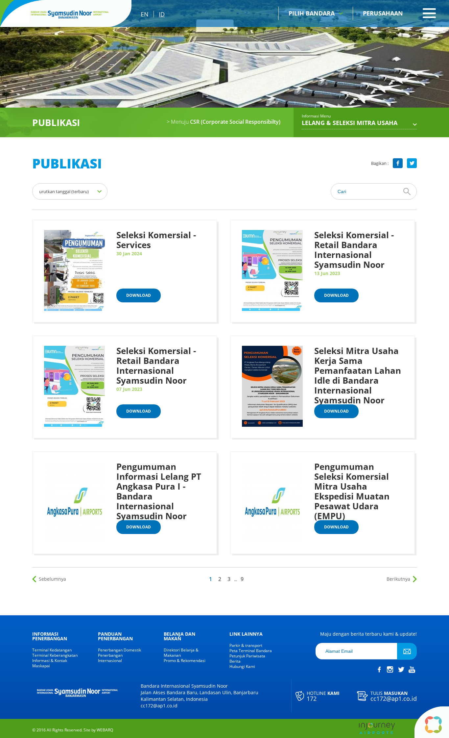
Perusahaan (383, 13)
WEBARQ (105, 730)
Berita (235, 661)
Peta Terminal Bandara (250, 650)
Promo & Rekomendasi (184, 660)
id (162, 14)
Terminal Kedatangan (52, 650)
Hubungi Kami (242, 666)
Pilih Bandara (312, 13)
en (145, 14)
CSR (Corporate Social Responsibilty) (223, 121)
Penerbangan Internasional (110, 658)
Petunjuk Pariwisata (247, 656)
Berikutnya (398, 579)
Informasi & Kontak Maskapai (49, 663)
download (138, 295)
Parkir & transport (245, 645)
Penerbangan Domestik (119, 650)
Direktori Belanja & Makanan (181, 653)
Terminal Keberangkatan (55, 655)
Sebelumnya (52, 579)
